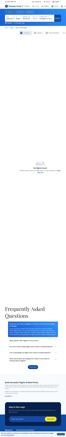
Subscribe (50, 419)
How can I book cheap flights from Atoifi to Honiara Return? (31, 347)
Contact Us (37, 1)
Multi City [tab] (30, 12)
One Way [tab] (10, 12)
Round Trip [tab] (20, 12)
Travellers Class (43, 16)
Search (57, 18)
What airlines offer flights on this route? (23, 341)
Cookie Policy (9, 435)
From (7, 16)
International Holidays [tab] (25, 430)
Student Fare (20, 23)
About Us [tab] (8, 430)
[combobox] (9, 19)
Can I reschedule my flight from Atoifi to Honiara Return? (30, 353)
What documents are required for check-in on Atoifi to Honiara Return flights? (29, 360)
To (16, 16)
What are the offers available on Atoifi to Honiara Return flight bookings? (32, 325)
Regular (9, 23)
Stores (48, 1)
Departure (25, 16)
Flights (46, 6)
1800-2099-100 (11, 1)
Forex (37, 6)
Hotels (56, 6)
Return (34, 16)
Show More (32, 367)
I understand (61, 434)
